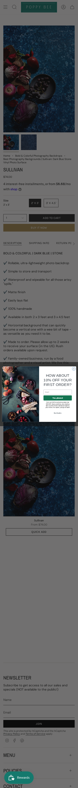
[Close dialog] (73, 368)
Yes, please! (57, 397)
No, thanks (57, 413)
